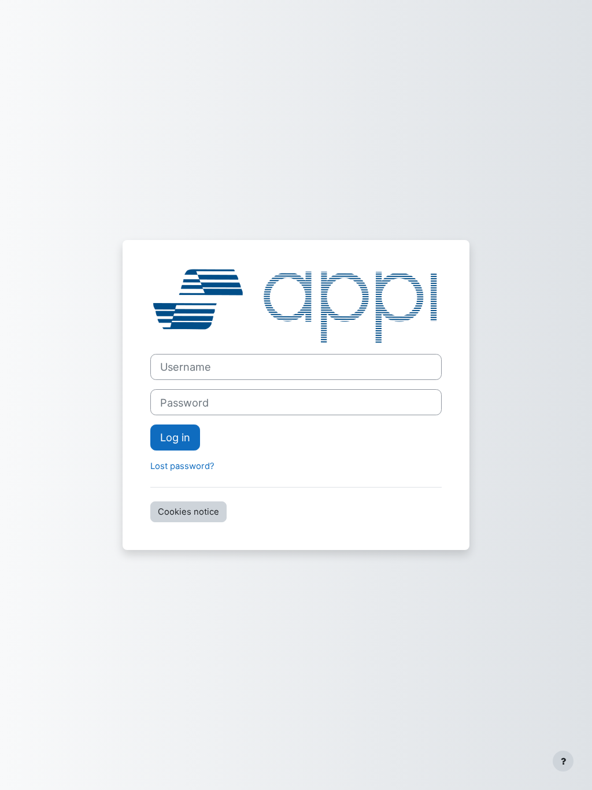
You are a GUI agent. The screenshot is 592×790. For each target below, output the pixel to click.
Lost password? (182, 466)
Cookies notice (188, 512)
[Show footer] (563, 761)
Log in (175, 437)
